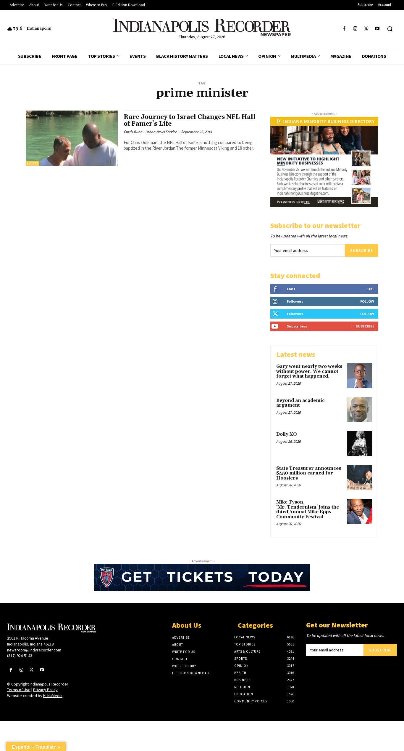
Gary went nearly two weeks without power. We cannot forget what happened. (309, 371)
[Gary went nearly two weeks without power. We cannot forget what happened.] (359, 375)
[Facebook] (344, 29)
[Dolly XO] (359, 443)
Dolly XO (286, 434)
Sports (32, 163)
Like (370, 289)
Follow (367, 301)
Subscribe (361, 250)
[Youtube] (377, 29)
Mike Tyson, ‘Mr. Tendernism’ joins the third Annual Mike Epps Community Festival (307, 509)
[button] (390, 29)
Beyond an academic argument (300, 403)
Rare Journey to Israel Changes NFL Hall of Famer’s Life (190, 120)
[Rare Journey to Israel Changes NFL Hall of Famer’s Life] (72, 138)
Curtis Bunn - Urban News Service (150, 131)
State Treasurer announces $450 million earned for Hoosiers (308, 473)
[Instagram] (355, 29)
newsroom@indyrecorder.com (34, 650)
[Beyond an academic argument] (359, 409)
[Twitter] (366, 29)
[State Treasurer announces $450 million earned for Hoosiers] (359, 477)
